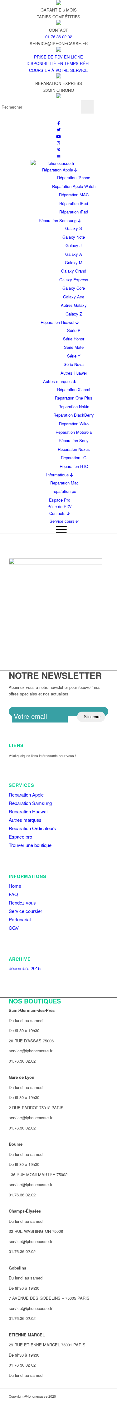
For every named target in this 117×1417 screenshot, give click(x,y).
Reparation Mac (64, 483)
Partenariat (20, 919)
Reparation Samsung (30, 803)
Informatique (58, 475)
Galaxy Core (73, 288)
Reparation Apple (26, 794)
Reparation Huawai (28, 811)
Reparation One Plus (73, 398)
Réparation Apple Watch (73, 186)
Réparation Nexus (74, 449)
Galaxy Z (74, 314)
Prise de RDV (59, 506)
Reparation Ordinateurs (32, 828)
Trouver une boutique (30, 845)
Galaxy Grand (73, 271)
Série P (73, 330)
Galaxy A (73, 254)
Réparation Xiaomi (73, 389)
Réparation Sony (74, 440)
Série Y (73, 356)
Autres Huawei (74, 373)
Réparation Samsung (58, 220)
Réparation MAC (74, 195)
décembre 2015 (25, 968)
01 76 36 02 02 (58, 37)
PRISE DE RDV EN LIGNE (58, 57)
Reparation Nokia (73, 406)
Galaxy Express (73, 280)
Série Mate (74, 347)
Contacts (58, 513)
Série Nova (74, 364)
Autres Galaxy (74, 305)
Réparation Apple (58, 170)
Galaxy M (73, 262)
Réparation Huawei (58, 322)
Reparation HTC (74, 466)
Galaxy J (74, 245)
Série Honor (73, 339)
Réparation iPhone (73, 177)
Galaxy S (73, 228)
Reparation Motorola (74, 432)
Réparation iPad (73, 212)
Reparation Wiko (74, 424)
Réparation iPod (73, 203)
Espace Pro (59, 500)
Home (15, 885)
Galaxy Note (73, 237)
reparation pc (64, 491)
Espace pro (20, 836)
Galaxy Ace (73, 297)
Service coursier (64, 521)
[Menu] (60, 529)
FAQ (13, 894)
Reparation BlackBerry (73, 415)
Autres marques (58, 381)
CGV (14, 927)
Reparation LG (73, 458)
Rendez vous (22, 902)
